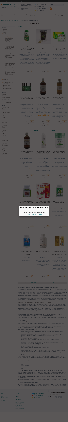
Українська (33, 214)
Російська (28, 214)
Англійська (39, 214)
